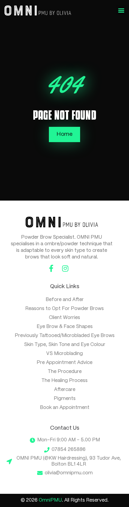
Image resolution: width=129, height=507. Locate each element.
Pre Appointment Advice (64, 362)
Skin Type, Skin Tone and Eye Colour (64, 344)
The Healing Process (64, 380)
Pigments (65, 398)
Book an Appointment (64, 407)
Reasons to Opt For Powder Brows (64, 308)
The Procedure (65, 371)
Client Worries (64, 317)
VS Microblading (64, 353)
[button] (121, 10)
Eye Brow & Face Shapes (65, 326)
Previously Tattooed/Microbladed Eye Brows (65, 335)
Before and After (65, 299)
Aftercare (64, 389)
